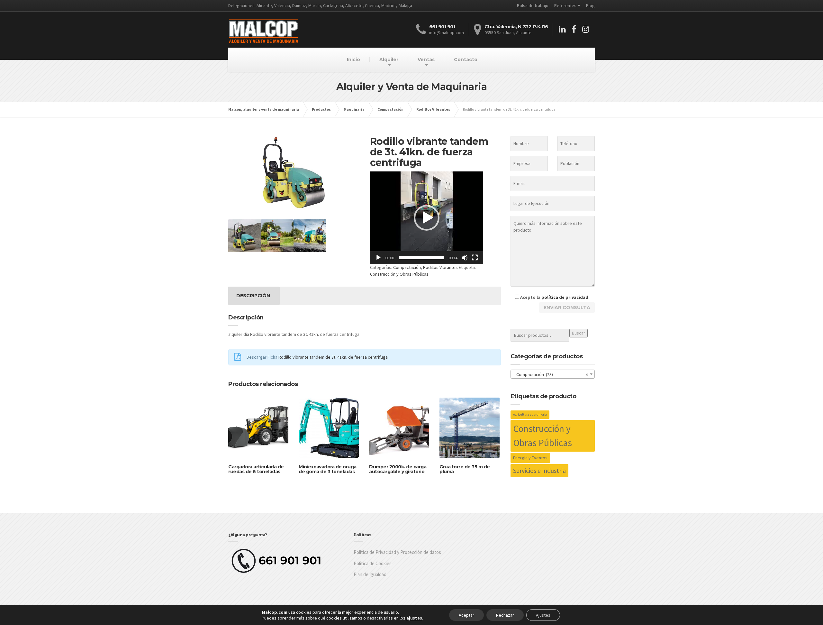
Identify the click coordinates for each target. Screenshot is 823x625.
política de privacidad (564, 297)
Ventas (426, 59)
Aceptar (466, 615)
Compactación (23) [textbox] (550, 374)
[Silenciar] (464, 257)
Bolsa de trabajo (532, 5)
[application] (426, 217)
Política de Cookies (373, 563)
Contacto (465, 59)
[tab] (253, 296)
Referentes (565, 5)
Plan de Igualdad (370, 574)
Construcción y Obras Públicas (399, 274)
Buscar (578, 333)
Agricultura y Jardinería (530, 414)
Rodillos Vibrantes (440, 267)
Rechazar (505, 615)
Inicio (353, 59)
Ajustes (543, 615)
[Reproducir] (378, 257)
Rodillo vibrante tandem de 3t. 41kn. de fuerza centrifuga (333, 357)
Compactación (407, 267)
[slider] (421, 257)
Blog (590, 5)
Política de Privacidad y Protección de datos (397, 552)
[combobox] (553, 374)
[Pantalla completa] (475, 257)
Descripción (253, 296)
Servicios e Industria (539, 470)
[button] (426, 218)
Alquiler (388, 59)
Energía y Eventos (530, 458)
